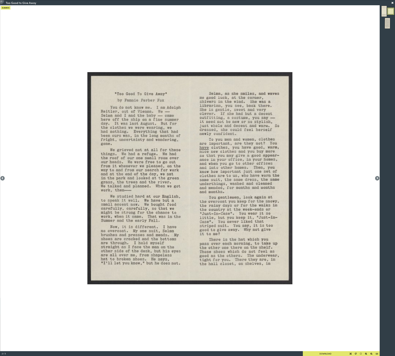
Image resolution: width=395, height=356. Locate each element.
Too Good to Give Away (21, 3)
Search (6, 8)
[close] (392, 3)
